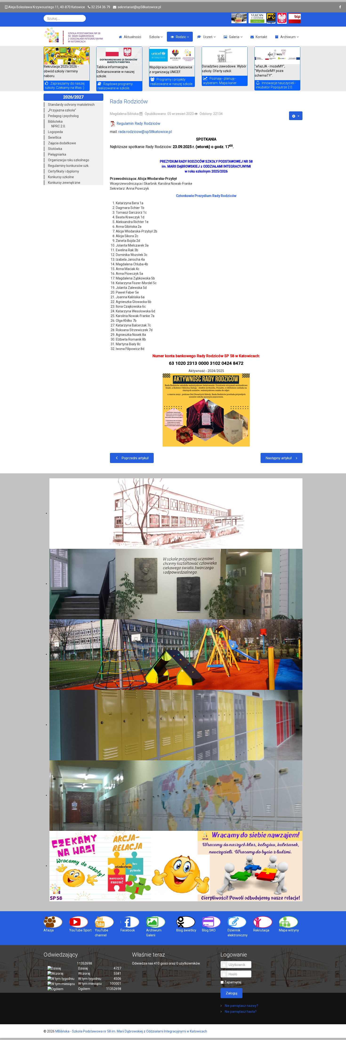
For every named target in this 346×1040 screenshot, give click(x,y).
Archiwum (288, 37)
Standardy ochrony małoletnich (71, 104)
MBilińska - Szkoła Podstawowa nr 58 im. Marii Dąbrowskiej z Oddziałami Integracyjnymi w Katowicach (131, 1031)
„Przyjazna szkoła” (62, 110)
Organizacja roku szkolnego (68, 160)
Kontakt (261, 37)
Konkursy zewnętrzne (64, 182)
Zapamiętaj (232, 982)
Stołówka (55, 149)
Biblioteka (55, 121)
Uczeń (208, 37)
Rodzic (181, 37)
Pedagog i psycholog (63, 116)
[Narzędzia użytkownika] (295, 115)
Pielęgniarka (57, 154)
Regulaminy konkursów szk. (68, 166)
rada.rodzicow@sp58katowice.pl (145, 132)
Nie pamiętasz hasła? (240, 1011)
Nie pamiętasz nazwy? (241, 1006)
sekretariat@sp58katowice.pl (139, 7)
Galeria (234, 37)
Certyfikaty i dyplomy (63, 171)
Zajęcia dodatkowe (62, 143)
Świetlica (54, 137)
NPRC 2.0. (58, 126)
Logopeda (55, 132)
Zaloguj (231, 993)
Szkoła (154, 37)
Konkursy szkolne (61, 177)
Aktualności (132, 37)
